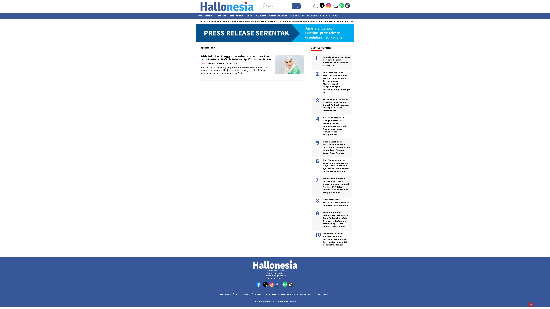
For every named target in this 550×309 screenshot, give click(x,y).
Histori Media (243, 294)
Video (335, 15)
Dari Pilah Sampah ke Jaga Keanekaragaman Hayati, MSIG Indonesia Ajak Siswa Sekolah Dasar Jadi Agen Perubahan (336, 166)
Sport (250, 15)
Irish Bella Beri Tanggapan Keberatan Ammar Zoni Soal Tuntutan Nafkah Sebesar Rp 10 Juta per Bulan (236, 58)
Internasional (310, 15)
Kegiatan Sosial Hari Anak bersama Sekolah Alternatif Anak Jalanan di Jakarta (336, 61)
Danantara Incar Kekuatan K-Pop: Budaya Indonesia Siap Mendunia (336, 202)
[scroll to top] (531, 304)
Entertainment (236, 15)
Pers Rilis (325, 15)
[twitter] (323, 7)
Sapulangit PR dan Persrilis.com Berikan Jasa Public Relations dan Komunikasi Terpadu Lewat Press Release (336, 147)
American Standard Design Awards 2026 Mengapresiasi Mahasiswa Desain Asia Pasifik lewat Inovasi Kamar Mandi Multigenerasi (335, 126)
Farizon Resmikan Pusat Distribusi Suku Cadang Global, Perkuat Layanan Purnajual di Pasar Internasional (336, 105)
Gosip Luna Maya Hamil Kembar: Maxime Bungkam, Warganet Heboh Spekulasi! (239, 21)
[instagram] (329, 7)
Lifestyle (221, 15)
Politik (272, 15)
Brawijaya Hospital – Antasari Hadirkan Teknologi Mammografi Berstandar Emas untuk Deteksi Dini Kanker (335, 239)
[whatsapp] (341, 7)
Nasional (261, 15)
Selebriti (209, 15)
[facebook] (316, 7)
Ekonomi (282, 15)
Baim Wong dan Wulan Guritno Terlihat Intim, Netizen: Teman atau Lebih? (319, 21)
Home (200, 15)
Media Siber (306, 294)
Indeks (258, 294)
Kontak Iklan (288, 294)
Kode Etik (271, 294)
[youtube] (336, 7)
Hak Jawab (225, 294)
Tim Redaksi (322, 294)
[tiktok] (348, 7)
